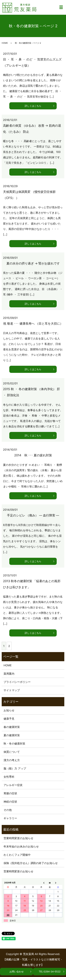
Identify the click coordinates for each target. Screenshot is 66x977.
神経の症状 (10, 801)
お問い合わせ (16, 971)
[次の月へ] (58, 882)
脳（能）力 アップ (15, 768)
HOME (5, 43)
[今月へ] (50, 882)
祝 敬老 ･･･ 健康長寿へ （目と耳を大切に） (33, 323)
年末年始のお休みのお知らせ (21, 846)
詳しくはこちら (33, 105)
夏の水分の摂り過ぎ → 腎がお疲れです (33, 263)
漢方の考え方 (12, 760)
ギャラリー (10, 818)
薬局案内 (9, 673)
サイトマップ (12, 690)
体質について (12, 751)
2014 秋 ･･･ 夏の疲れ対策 (33, 455)
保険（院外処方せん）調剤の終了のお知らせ (31, 863)
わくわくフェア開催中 (17, 854)
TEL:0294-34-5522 (49, 971)
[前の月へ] (41, 882)
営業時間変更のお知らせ (18, 838)
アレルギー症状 (13, 785)
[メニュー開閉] (61, 7)
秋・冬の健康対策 (14, 743)
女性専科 (9, 776)
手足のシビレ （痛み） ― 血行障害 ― (33, 515)
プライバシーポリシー (17, 682)
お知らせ (9, 710)
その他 (8, 810)
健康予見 (9, 718)
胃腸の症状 (10, 793)
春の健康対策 (12, 727)
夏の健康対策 (12, 735)
